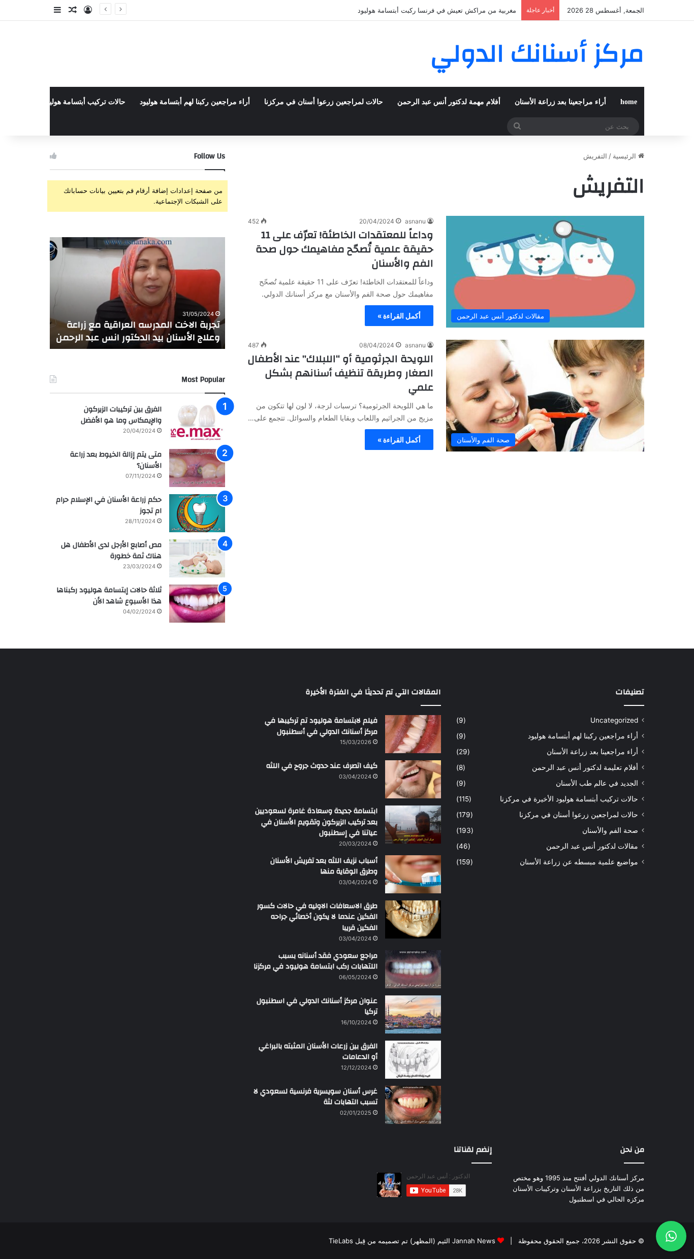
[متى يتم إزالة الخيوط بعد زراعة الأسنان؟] (197, 468)
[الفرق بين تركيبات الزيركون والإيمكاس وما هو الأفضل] (197, 423)
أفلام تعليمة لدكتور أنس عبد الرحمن (585, 767)
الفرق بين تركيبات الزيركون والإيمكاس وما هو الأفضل (121, 415)
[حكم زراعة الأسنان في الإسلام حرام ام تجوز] (197, 513)
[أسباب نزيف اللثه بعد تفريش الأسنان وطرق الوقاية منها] (413, 874)
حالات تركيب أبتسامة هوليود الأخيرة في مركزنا (569, 799)
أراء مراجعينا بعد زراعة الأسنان (560, 102)
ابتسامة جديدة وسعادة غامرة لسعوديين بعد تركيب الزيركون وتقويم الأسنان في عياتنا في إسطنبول (316, 822)
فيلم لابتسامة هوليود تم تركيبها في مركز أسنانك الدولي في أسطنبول (321, 726)
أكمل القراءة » (399, 315)
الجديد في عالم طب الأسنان (597, 783)
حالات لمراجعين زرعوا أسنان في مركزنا (323, 102)
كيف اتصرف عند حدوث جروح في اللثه (321, 765)
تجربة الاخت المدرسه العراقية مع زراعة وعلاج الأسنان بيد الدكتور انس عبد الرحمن (138, 331)
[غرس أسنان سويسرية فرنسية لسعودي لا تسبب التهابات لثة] (413, 1105)
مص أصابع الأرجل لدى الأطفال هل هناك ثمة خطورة (111, 550)
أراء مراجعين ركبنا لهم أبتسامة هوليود (195, 102)
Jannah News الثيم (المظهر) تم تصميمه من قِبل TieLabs (412, 1241)
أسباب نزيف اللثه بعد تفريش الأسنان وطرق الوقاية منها (323, 866)
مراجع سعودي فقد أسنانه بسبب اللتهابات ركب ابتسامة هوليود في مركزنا (315, 961)
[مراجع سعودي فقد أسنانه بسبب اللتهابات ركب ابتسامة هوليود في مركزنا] (413, 969)
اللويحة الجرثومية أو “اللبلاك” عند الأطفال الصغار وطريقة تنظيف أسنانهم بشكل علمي (340, 373)
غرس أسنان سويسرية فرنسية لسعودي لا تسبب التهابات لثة (315, 1097)
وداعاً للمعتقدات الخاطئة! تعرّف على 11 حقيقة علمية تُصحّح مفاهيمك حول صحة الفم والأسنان (344, 249)
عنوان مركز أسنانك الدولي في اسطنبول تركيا (317, 1006)
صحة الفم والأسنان (610, 830)
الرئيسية (625, 156)
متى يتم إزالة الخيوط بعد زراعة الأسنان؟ (116, 460)
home (628, 102)
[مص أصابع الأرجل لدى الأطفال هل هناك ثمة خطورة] (197, 558)
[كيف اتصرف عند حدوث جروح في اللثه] (413, 779)
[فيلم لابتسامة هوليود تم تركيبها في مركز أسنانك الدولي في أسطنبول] (413, 734)
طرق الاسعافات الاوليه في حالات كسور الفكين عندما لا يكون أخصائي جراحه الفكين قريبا (317, 916)
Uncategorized (614, 720)
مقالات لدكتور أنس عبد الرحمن (592, 846)
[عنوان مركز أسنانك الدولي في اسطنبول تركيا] (413, 1014)
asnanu (415, 221)
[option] (137, 293)
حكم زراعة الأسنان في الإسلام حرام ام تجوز (109, 505)
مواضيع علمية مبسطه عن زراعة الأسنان (579, 862)
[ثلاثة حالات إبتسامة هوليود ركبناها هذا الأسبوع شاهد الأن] (197, 604)
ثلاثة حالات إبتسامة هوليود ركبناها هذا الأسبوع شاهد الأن (109, 596)
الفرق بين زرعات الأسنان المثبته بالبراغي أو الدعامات (318, 1052)
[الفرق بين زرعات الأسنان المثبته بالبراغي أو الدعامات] (413, 1060)
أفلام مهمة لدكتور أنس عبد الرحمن (448, 102)
